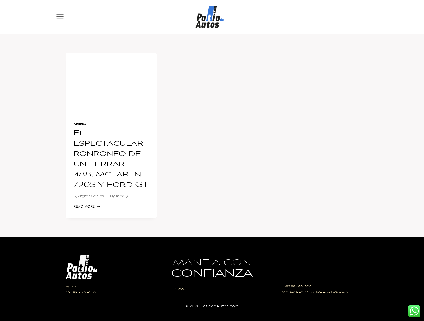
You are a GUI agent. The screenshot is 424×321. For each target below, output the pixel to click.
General (80, 124)
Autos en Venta (81, 292)
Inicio (71, 286)
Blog (179, 289)
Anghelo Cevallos (91, 196)
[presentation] (111, 83)
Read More (86, 206)
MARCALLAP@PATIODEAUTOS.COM (315, 292)
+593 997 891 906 (296, 286)
